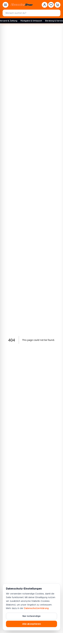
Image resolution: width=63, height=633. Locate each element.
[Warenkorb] (57, 5)
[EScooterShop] (21, 4)
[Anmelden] (44, 5)
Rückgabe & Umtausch (31, 21)
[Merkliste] (51, 5)
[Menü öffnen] (5, 5)
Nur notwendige (31, 616)
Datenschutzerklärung (36, 608)
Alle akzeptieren (31, 623)
